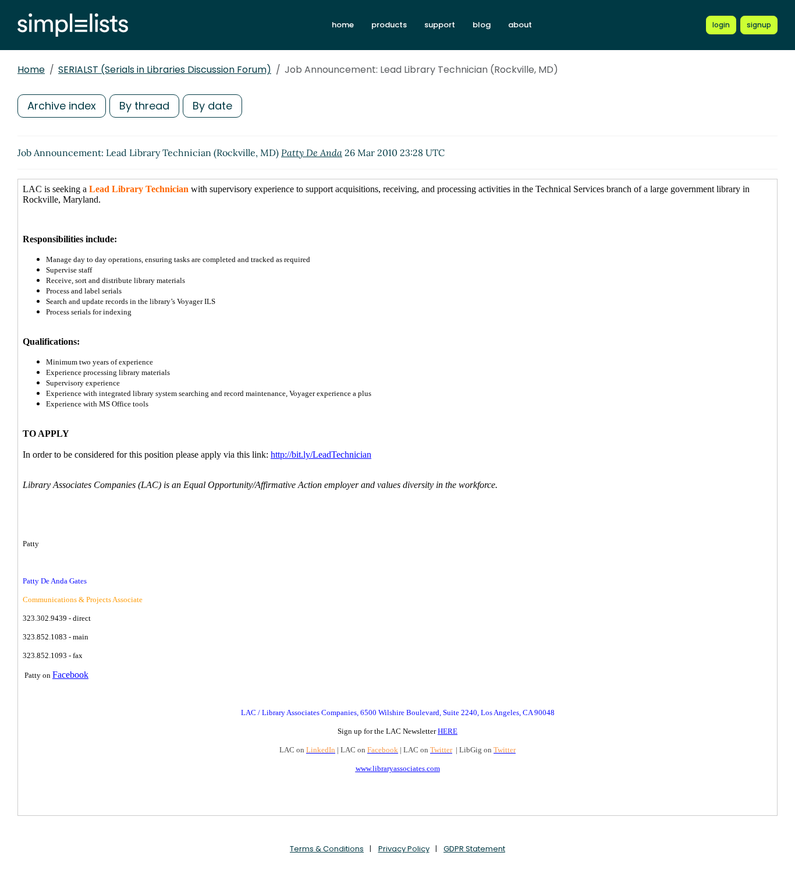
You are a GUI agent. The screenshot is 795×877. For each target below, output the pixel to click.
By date (212, 105)
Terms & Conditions (327, 848)
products (389, 24)
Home (31, 69)
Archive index (61, 105)
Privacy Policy (404, 848)
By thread (144, 105)
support (439, 24)
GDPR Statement (474, 848)
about (520, 24)
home (343, 24)
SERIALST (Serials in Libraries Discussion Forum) (164, 69)
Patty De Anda (311, 152)
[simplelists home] (72, 25)
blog (482, 24)
